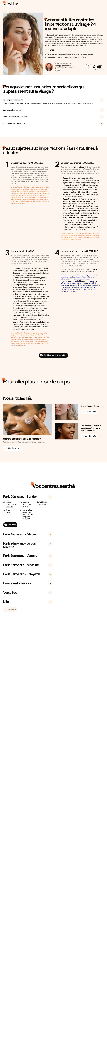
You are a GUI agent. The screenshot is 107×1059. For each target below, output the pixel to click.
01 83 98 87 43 (44, 504)
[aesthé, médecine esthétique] (11, 4)
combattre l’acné (79, 167)
